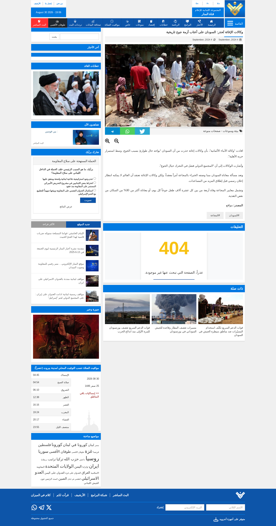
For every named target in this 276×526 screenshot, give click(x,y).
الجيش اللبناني (91, 483)
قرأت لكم (63, 495)
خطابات (164, 24)
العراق (86, 472)
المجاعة (214, 215)
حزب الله (71, 459)
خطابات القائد (91, 65)
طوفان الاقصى (78, 452)
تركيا (60, 459)
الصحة (55, 479)
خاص (127, 24)
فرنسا (96, 452)
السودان (233, 215)
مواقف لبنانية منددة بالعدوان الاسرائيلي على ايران (61, 281)
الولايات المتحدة (59, 466)
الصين (62, 478)
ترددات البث (75, 24)
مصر (97, 445)
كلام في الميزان (41, 495)
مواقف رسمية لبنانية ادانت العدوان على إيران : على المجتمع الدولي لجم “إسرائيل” (59, 296)
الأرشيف (37, 3)
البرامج (187, 24)
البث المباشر (38, 143)
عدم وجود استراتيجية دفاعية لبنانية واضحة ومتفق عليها (68, 179)
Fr (208, 3)
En (197, 3)
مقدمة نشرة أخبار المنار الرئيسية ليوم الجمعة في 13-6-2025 (60, 250)
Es (218, 3)
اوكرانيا (85, 467)
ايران (94, 466)
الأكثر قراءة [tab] (48, 224)
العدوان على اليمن (54, 472)
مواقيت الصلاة (112, 24)
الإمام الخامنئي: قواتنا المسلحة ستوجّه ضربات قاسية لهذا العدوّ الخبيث (60, 235)
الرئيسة (212, 24)
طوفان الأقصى (60, 452)
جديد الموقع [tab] (83, 224)
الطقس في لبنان (74, 479)
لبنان (91, 445)
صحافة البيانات (93, 24)
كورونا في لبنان (75, 445)
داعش (82, 459)
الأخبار (200, 24)
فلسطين (44, 445)
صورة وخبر (93, 309)
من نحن (60, 3)
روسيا (92, 458)
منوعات (140, 24)
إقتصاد (151, 24)
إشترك (160, 507)
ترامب (52, 459)
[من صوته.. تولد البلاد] (66, 337)
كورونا (57, 444)
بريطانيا (44, 460)
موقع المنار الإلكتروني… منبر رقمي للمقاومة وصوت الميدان (61, 265)
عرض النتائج (66, 206)
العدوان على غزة (73, 473)
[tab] (66, 161)
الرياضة (175, 24)
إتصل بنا (48, 3)
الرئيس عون (46, 479)
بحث (54, 36)
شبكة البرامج (99, 495)
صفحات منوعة (211, 130)
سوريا (43, 451)
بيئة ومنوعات (230, 130)
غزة (88, 451)
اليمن (78, 466)
